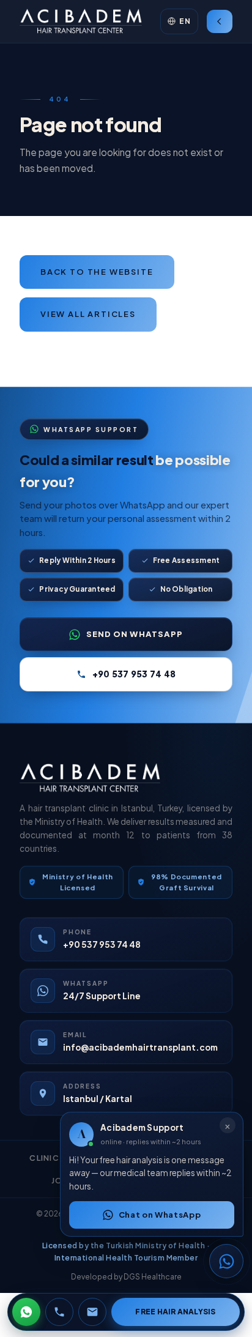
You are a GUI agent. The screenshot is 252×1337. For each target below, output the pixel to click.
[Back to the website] (219, 21)
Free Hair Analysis (175, 1311)
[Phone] (59, 1312)
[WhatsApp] (26, 1312)
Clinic (44, 1158)
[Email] (92, 1312)
